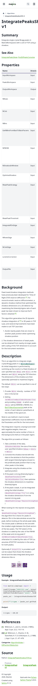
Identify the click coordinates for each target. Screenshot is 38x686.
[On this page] (34, 4)
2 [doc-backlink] (5, 633)
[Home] (3, 13)
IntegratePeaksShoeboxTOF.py (20, 658)
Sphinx (4, 683)
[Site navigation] (4, 4)
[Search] (28, 4)
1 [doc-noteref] (26, 297)
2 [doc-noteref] (15, 313)
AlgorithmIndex (17, 642)
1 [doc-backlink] (2, 627)
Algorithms (10, 13)
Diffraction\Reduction (10, 645)
